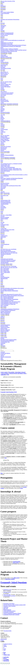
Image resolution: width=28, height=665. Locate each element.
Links (2, 279)
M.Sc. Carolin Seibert (5, 272)
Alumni (2, 87)
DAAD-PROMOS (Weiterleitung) (8, 310)
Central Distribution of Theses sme (8, 304)
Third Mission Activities (6, 68)
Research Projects (4, 100)
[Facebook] (2, 663)
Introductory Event (7, 589)
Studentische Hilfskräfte (6, 254)
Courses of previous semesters (7, 92)
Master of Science (4, 184)
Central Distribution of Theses (7, 300)
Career (2, 223)
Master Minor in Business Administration (9, 299)
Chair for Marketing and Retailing (8, 157)
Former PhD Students (5, 171)
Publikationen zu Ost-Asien (6, 43)
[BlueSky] (3, 663)
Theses (2, 130)
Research (2, 36)
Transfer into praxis (5, 101)
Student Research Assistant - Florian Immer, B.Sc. (11, 169)
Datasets (2, 150)
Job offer (2, 222)
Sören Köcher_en (4, 72)
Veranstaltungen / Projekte (6, 52)
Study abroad (3, 306)
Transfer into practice (5, 327)
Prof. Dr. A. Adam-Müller (6, 215)
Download (3, 188)
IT (3, 647)
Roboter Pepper (4, 328)
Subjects (2, 355)
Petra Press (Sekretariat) (6, 250)
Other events (3, 54)
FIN (1, 20)
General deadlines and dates (9, 595)
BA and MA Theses (5, 230)
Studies (2, 117)
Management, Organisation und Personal (9, 103)
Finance (2, 208)
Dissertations (3, 149)
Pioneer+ (2, 156)
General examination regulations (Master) (12, 613)
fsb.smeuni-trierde (8, 630)
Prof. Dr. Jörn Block (5, 135)
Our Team (3, 69)
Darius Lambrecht (4, 139)
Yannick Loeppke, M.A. (6, 84)
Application (5, 607)
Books (2, 47)
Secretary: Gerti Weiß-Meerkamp (8, 167)
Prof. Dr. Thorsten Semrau (6, 81)
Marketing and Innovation (6, 57)
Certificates (3, 131)
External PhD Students (5, 86)
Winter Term (3, 65)
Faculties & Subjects (7, 644)
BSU (2, 238)
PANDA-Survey (4, 39)
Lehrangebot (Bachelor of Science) (8, 260)
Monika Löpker (4, 136)
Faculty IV (3, 354)
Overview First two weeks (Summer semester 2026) (14, 604)
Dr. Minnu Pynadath (5, 140)
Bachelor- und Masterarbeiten (7, 34)
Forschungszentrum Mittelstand (7, 340)
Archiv (2, 205)
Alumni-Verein (4, 337)
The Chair (3, 114)
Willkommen (3, 25)
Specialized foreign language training (8, 339)
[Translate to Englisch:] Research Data (9, 51)
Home (2, 4)
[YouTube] (5, 663)
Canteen (5, 646)
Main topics (3, 98)
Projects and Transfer (5, 151)
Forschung (3, 67)
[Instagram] (7, 663)
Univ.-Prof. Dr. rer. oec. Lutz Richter (8, 249)
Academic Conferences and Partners (8, 179)
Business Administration (6, 356)
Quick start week (7, 594)
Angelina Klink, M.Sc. (5, 164)
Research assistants (5, 85)
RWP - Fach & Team (5, 193)
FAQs (21, 488)
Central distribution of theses (9, 611)
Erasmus (2, 338)
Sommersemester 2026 (5, 200)
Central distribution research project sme (9, 302)
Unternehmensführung (5, 120)
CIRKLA (3, 316)
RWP (2, 189)
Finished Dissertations (5, 324)
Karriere (2, 276)
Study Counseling (4, 305)
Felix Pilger (3, 141)
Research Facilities (5, 331)
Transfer (2, 153)
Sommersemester (4, 64)
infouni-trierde (4, 639)
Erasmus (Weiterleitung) (6, 311)
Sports (4, 648)
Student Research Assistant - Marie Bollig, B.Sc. (11, 168)
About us (2, 124)
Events (2, 119)
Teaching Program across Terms (7, 229)
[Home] (2, 2)
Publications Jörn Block (6, 146)
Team (2, 14)
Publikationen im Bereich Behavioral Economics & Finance (13, 45)
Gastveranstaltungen (5, 244)
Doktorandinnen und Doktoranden (8, 251)
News (2, 10)
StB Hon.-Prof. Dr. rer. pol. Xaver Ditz (9, 252)
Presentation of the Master (8, 603)
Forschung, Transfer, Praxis (6, 263)
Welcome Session (7, 592)
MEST (2, 111)
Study (2, 280)
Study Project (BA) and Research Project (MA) (11, 185)
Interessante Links (4, 195)
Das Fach (3, 23)
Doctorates (3, 322)
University (3, 352)
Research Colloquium (5, 329)
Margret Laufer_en (5, 73)
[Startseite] (8, 1)
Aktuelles (3, 26)
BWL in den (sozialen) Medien (7, 12)
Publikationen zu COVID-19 (7, 42)
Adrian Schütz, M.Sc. (5, 166)
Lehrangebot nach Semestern (7, 258)
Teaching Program (4, 62)
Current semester (4, 129)
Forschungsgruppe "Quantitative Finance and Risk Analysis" (14, 50)
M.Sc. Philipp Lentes (5, 271)
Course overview (4, 35)
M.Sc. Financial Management (7, 298)
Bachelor (2, 285)
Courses (2, 128)
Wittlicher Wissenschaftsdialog (7, 155)
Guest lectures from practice (7, 94)
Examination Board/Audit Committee (11, 614)
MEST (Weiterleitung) (5, 312)
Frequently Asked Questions (14, 582)
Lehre (2, 197)
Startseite (2, 240)
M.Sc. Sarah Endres (5, 268)
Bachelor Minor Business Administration (9, 290)
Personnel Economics (5, 112)
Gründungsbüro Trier (5, 342)
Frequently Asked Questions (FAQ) (9, 392)
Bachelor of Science (5, 183)
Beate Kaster (3, 83)
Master (2, 291)
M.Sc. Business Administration (7, 296)
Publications (3, 237)
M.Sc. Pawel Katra (5, 269)
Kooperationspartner (5, 277)
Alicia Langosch (4, 74)
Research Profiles (4, 326)
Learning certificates (5, 313)
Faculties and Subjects (5, 353)
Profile (2, 61)
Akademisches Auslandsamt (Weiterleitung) (10, 309)
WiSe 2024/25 (4, 91)
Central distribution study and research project (10, 301)
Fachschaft (3, 343)
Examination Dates (5, 224)
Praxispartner (3, 207)
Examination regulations (8, 612)
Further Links (3, 332)
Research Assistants (5, 217)
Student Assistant (4, 218)
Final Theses (3, 95)
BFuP (2, 274)
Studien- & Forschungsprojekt (7, 32)
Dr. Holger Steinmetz (5, 138)
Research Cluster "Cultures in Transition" (9, 48)
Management (3, 75)
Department (3, 6)
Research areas (4, 147)
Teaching (2, 30)
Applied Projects (4, 56)
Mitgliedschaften (4, 278)
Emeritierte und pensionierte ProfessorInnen (10, 19)
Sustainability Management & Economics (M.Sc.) (11, 294)
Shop (4, 650)
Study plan (5, 608)
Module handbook (7, 609)
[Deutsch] (3, 345)
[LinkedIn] (9, 663)
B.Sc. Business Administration (7, 289)
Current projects (4, 235)
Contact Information (5, 13)
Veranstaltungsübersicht (6, 202)
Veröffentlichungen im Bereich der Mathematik (11, 46)
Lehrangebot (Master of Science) (8, 261)
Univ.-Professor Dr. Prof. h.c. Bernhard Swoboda (11, 163)
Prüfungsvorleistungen (5, 201)
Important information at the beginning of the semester (12, 288)
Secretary (3, 216)
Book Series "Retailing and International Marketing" (12, 178)
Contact (2, 28)
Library (4, 645)
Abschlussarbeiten (4, 204)
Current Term (3, 228)
